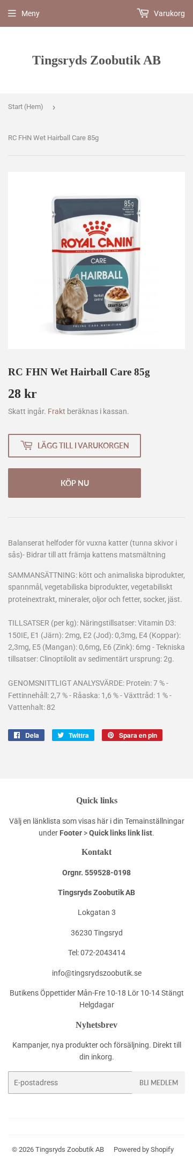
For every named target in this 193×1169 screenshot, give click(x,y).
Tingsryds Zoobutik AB (96, 60)
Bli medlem (158, 1083)
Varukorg (168, 13)
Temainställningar (154, 821)
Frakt (56, 411)
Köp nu (75, 483)
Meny (30, 13)
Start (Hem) (25, 107)
